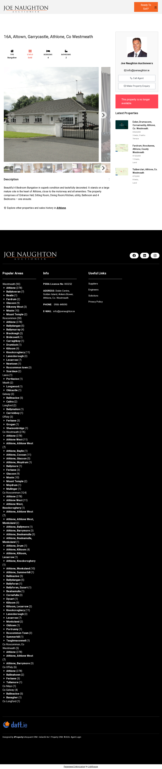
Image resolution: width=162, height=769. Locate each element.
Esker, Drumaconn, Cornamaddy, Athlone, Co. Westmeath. (144, 125)
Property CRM (57, 737)
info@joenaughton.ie (138, 70)
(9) (13, 303)
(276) (14, 431)
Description (11, 179)
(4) (15, 329)
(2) (13, 299)
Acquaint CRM (31, 737)
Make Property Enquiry (138, 86)
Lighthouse (93, 767)
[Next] (103, 115)
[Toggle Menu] (155, 7)
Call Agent (138, 78)
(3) (16, 306)
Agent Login (76, 737)
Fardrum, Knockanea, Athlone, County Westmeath (144, 149)
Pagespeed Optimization (74, 767)
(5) (15, 325)
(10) (12, 310)
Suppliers (93, 283)
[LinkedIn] (144, 255)
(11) (18, 352)
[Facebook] (134, 255)
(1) (11, 295)
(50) (12, 318)
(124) (15, 492)
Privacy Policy (95, 301)
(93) (11, 284)
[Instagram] (155, 255)
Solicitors (93, 295)
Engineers (93, 289)
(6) (10, 667)
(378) (14, 287)
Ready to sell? (146, 6)
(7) (15, 291)
